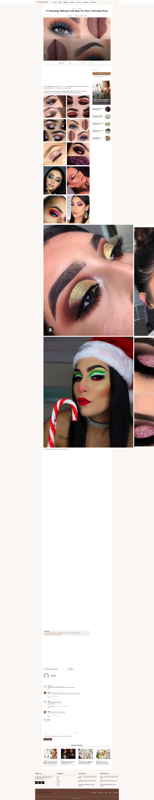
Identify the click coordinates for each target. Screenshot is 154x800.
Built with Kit (77, 422)
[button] (77, 398)
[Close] (92, 377)
